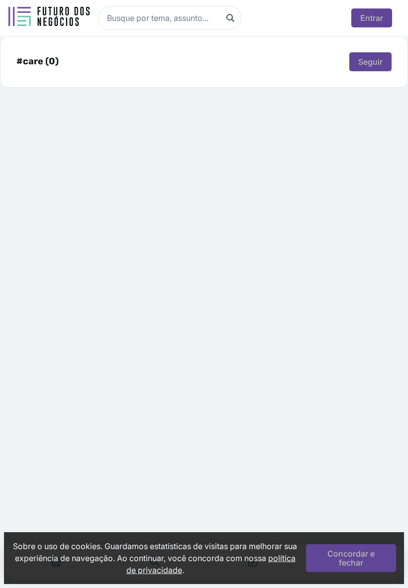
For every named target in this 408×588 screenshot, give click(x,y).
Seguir (370, 62)
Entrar (371, 18)
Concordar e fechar (351, 558)
